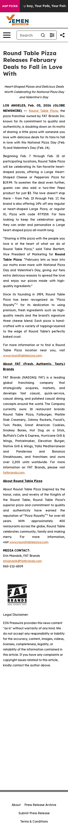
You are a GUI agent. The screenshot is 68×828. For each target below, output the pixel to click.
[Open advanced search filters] (51, 35)
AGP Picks (10, 6)
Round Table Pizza (43, 111)
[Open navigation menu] (7, 35)
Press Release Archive (40, 805)
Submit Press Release (34, 813)
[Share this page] (62, 35)
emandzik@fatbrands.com (22, 561)
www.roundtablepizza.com (22, 355)
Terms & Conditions (34, 821)
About (16, 805)
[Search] (42, 35)
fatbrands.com (13, 472)
